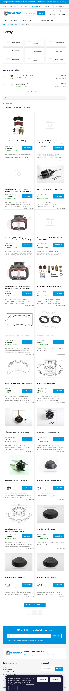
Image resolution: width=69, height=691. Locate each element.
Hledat (40, 13)
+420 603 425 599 (51, 655)
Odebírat (56, 636)
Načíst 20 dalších (33, 605)
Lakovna (5, 6)
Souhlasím (55, 680)
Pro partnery (13, 6)
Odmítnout (42, 680)
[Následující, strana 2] (34, 612)
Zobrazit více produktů (34, 91)
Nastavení (13, 688)
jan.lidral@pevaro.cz (32, 655)
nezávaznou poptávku (25, 1)
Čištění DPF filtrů (9, 672)
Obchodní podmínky (10, 674)
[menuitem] (12, 20)
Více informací (30, 684)
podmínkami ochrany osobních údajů (33, 640)
